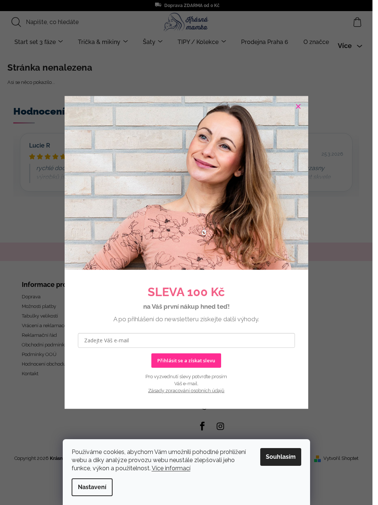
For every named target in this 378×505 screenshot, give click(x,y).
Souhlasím (281, 456)
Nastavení (92, 487)
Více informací (171, 468)
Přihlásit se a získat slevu (186, 360)
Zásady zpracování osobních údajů (186, 390)
